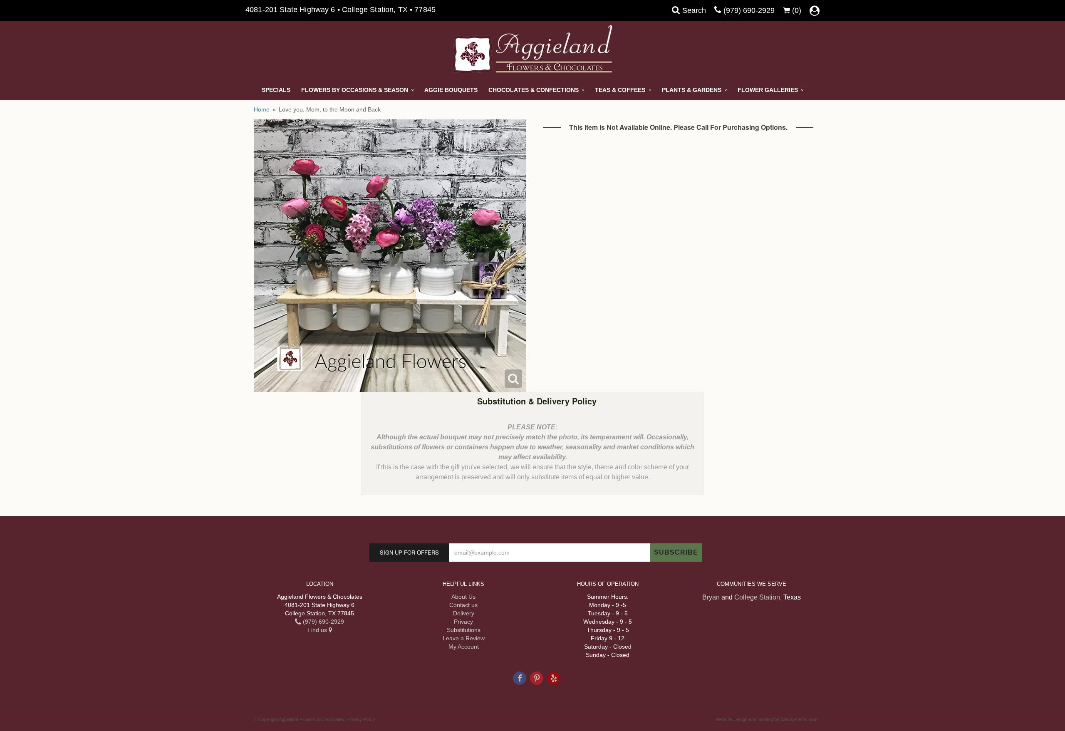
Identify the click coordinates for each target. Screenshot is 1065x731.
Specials (276, 90)
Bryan (711, 597)
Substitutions (463, 630)
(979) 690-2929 (749, 10)
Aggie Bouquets (451, 90)
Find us (318, 630)
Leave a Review (464, 638)
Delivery (463, 613)
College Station (757, 597)
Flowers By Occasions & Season (354, 90)
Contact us (463, 605)
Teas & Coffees (620, 90)
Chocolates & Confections (533, 90)
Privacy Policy (361, 719)
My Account (463, 646)
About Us (463, 596)
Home (262, 109)
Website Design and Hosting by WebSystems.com (766, 719)
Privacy (463, 621)
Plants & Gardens (691, 90)
